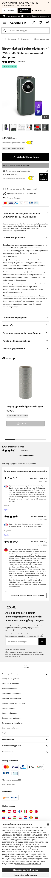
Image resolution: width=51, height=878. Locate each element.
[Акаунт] (34, 23)
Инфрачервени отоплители (13, 703)
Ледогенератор (8, 708)
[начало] (5, 39)
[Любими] (40, 22)
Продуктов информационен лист (13, 142)
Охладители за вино (10, 679)
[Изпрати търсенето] (5, 30)
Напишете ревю (26, 455)
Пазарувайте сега (24, 10)
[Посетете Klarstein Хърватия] (25, 817)
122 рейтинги (21, 62)
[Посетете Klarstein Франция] (20, 811)
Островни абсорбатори (12, 693)
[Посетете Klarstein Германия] (3, 811)
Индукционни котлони (11, 728)
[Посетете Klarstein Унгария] (14, 817)
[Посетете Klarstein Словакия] (3, 817)
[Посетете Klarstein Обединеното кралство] (36, 811)
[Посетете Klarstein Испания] (31, 811)
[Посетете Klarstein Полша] (20, 817)
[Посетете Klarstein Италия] (25, 811)
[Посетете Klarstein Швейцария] (14, 811)
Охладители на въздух (11, 718)
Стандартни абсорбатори (13, 723)
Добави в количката (28, 157)
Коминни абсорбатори (11, 698)
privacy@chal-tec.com (14, 656)
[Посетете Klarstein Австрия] (9, 811)
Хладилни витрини (10, 713)
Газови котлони (8, 733)
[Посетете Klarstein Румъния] (31, 817)
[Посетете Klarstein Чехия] (9, 817)
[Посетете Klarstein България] (36, 817)
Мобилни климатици (41, 39)
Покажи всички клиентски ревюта (28, 595)
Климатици (25, 39)
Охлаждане (12, 39)
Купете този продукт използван (18, 171)
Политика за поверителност (15, 649)
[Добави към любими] (47, 47)
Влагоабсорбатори (10, 689)
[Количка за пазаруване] (47, 22)
